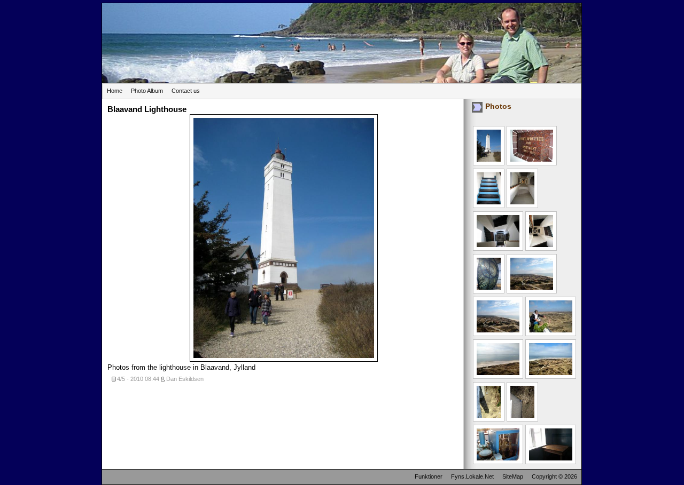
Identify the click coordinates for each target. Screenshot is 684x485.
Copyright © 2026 (554, 476)
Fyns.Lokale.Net (472, 476)
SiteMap (512, 476)
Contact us (186, 91)
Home (114, 91)
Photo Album (147, 91)
